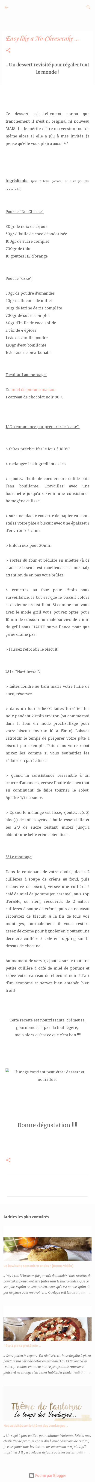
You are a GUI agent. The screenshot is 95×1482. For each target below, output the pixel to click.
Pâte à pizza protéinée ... (22, 1346)
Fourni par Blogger (50, 1475)
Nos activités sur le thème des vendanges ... (35, 1426)
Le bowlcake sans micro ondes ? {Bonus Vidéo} (38, 1266)
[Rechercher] (88, 7)
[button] (8, 51)
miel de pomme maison (34, 389)
